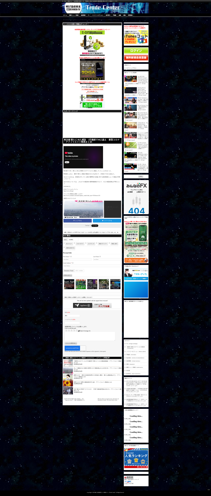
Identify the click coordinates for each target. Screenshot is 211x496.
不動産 (114, 15)
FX (88, 15)
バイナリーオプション (97, 15)
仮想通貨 (83, 15)
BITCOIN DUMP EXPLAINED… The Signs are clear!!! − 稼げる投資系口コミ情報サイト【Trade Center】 (75, 399)
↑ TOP (208, 489)
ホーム (65, 15)
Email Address (67, 263)
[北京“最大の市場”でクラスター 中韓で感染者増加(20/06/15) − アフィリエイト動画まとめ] (68, 391)
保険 (124, 15)
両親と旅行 (114, 243)
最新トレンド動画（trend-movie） (135, 367)
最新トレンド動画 (73, 15)
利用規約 (130, 15)
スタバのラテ (80, 243)
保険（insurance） (130, 364)
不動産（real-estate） (131, 354)
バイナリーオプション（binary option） (136, 351)
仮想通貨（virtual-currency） (133, 361)
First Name (66, 256)
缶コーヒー (69, 243)
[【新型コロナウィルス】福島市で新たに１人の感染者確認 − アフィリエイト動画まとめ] (68, 363)
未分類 (128, 370)
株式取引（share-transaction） (133, 373)
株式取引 (108, 15)
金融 (120, 15)
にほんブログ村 (128, 483)
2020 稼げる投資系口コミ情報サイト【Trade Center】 (104, 492)
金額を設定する (70, 248)
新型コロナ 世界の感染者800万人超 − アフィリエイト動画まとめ (93, 382)
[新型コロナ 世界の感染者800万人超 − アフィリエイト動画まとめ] (68, 384)
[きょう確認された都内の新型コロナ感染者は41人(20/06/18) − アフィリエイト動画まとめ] (68, 370)
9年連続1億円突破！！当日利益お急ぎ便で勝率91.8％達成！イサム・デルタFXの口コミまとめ (137, 390)
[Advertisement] (92, 126)
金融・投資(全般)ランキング (131, 479)
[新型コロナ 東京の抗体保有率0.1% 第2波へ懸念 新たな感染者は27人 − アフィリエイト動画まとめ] (68, 377)
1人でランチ (91, 243)
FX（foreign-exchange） (132, 343)
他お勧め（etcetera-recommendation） (135, 357)
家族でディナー (103, 243)
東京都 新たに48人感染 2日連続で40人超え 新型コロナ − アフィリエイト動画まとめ (92, 141)
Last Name (96, 256)
